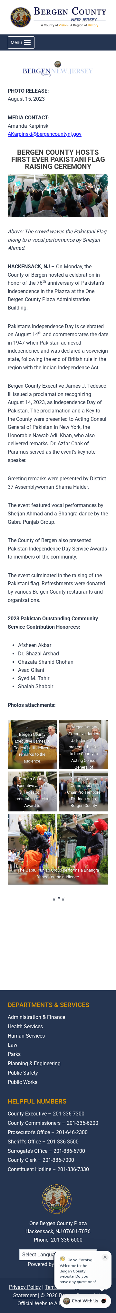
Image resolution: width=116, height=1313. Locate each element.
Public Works (22, 1082)
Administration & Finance (36, 1017)
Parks (14, 1054)
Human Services (26, 1036)
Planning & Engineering (34, 1063)
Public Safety (23, 1073)
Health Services (25, 1026)
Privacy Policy (25, 1287)
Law (12, 1045)
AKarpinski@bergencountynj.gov (45, 134)
